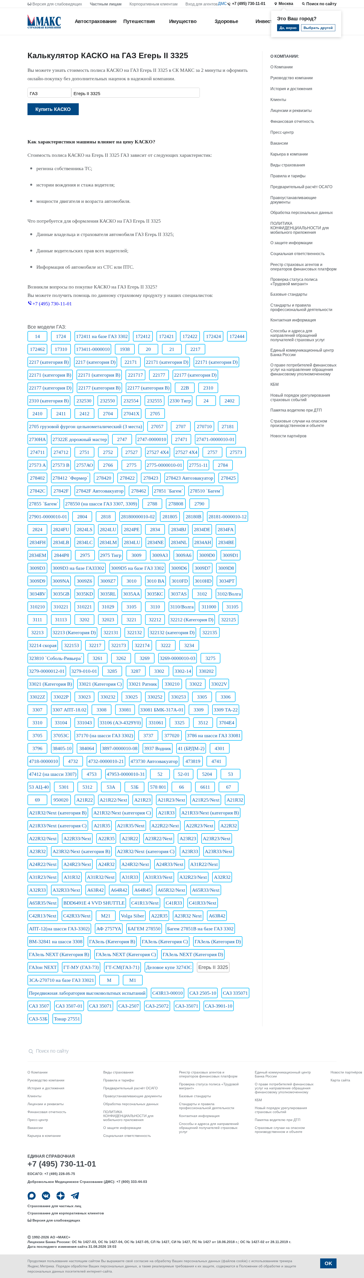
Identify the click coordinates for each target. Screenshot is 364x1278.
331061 (156, 722)
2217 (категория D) (96, 362)
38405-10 (62, 748)
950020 (60, 800)
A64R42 (119, 890)
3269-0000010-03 (177, 658)
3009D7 (202, 568)
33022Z (37, 697)
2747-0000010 (151, 439)
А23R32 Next (188, 915)
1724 (61, 336)
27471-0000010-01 (215, 439)
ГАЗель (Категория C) (165, 941)
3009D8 (226, 568)
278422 (127, 478)
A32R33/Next (66, 890)
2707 (181, 426)
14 (37, 336)
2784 (223, 465)
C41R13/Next (145, 903)
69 (37, 800)
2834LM (108, 542)
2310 (208, 388)
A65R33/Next (206, 890)
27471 (181, 439)
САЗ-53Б (38, 1018)
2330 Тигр (180, 400)
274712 (60, 452)
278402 (37, 478)
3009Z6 (84, 581)
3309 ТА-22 (226, 709)
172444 (237, 336)
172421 (166, 336)
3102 (202, 594)
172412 (142, 336)
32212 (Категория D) (191, 619)
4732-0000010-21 (106, 761)
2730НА (37, 439)
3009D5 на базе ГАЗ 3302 (137, 568)
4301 (220, 748)
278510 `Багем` (206, 491)
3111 (37, 619)
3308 (101, 709)
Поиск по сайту (321, 4)
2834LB (61, 542)
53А (111, 787)
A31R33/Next (159, 877)
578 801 (158, 787)
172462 (37, 349)
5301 (64, 787)
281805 (169, 516)
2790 (199, 503)
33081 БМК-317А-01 (161, 709)
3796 (37, 748)
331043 (84, 722)
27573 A (37, 465)
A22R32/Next (43, 838)
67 (228, 787)
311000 (209, 606)
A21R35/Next (131, 825)
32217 (95, 645)
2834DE (202, 529)
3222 (166, 645)
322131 (111, 632)
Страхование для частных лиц (54, 1206)
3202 (84, 619)
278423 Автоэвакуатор (189, 478)
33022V (219, 684)
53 (230, 774)
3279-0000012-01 (47, 671)
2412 (84, 413)
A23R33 (190, 851)
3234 (189, 645)
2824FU (61, 529)
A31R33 (130, 877)
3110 (155, 606)
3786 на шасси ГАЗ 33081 (214, 735)
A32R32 (222, 877)
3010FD (180, 581)
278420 (103, 478)
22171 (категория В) (50, 375)
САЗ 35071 (100, 1006)
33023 (84, 697)
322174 (142, 645)
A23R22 (130, 838)
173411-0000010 (93, 349)
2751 (84, 452)
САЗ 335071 (235, 993)
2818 (106, 516)
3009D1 (230, 555)
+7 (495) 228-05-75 (59, 1174)
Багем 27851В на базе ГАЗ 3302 (200, 928)
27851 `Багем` (168, 491)
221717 (135, 375)
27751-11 (198, 465)
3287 (136, 671)
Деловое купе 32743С (169, 967)
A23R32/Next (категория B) (81, 851)
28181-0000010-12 (227, 516)
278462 (138, 491)
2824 (37, 529)
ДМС (222, 3)
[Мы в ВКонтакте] (46, 1196)
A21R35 (102, 825)
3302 (159, 671)
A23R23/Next (217, 838)
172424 (213, 336)
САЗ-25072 (157, 1006)
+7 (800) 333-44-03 (131, 1182)
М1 (132, 980)
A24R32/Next (135, 864)
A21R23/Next (171, 800)
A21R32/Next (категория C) (122, 812)
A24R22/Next (43, 864)
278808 (175, 503)
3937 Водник (157, 748)
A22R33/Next (77, 838)
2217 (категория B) (49, 362)
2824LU (108, 529)
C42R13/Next (42, 915)
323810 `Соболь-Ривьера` (55, 658)
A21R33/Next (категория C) (58, 825)
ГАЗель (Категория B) (112, 941)
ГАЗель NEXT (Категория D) (193, 954)
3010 (131, 581)
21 (171, 349)
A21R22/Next (113, 800)
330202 (206, 671)
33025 (131, 697)
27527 (131, 452)
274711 (37, 452)
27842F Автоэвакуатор (100, 491)
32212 (155, 619)
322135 (209, 632)
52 (159, 774)
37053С (61, 735)
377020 (171, 735)
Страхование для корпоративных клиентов (65, 1213)
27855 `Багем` (43, 503)
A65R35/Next (43, 903)
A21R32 (235, 800)
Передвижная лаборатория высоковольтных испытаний (87, 993)
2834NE (155, 542)
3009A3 (160, 555)
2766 (108, 465)
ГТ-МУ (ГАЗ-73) (81, 967)
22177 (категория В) (99, 388)
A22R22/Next (165, 825)
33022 (195, 684)
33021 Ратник (143, 684)
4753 (92, 774)
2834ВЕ (226, 542)
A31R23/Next (43, 877)
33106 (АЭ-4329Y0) (120, 722)
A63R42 (95, 890)
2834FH (37, 542)
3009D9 (37, 581)
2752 (108, 452)
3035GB (61, 594)
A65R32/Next (171, 890)
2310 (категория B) (49, 400)
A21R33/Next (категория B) (210, 812)
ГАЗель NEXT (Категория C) (126, 954)
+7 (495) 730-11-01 (248, 3)
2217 (195, 349)
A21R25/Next (206, 800)
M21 (105, 915)
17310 (61, 349)
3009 (136, 555)
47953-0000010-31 (126, 774)
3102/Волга (229, 594)
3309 (199, 709)
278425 (228, 478)
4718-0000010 (43, 761)
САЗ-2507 (128, 1006)
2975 (85, 555)
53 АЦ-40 (39, 787)
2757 (212, 452)
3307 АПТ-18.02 (69, 709)
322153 (71, 645)
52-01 (183, 774)
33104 (61, 722)
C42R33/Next (77, 915)
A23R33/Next (219, 851)
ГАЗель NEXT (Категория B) (59, 954)
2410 (37, 413)
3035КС (155, 594)
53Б (134, 787)
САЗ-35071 (186, 1006)
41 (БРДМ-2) (191, 748)
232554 (131, 400)
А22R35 (159, 915)
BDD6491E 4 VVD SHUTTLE (94, 903)
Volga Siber (132, 915)
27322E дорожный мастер (79, 439)
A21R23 (142, 800)
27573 (236, 452)
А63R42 (217, 915)
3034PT (226, 581)
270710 (204, 426)
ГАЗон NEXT (43, 967)
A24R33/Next (169, 864)
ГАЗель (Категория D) (218, 941)
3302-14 (183, 671)
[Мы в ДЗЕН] (60, 1196)
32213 (37, 632)
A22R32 (228, 825)
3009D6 (179, 568)
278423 (150, 478)
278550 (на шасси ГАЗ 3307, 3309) (101, 503)
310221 (60, 606)
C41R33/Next (202, 903)
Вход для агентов (201, 4)
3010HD (203, 581)
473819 (192, 761)
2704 (108, 413)
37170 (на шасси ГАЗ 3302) (104, 735)
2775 (131, 465)
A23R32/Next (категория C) (146, 851)
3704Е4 (226, 722)
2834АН (202, 542)
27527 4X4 (158, 452)
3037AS (179, 594)
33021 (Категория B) (50, 684)
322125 (228, 619)
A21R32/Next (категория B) (58, 812)
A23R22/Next (159, 838)
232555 (154, 400)
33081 (125, 709)
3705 (37, 735)
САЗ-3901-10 (218, 1006)
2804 (82, 516)
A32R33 (37, 890)
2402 (229, 400)
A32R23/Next (193, 877)
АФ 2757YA (108, 928)
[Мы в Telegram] (75, 1196)
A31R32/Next (101, 877)
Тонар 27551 (67, 1018)
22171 (131, 362)
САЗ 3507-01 (69, 1006)
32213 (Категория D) (74, 632)
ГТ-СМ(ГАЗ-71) (122, 967)
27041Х (131, 413)
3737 (148, 735)
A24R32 (106, 864)
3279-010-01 (84, 671)
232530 (84, 400)
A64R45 (142, 890)
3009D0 (207, 555)
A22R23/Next (199, 825)
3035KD (84, 594)
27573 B (60, 465)
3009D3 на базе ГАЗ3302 (78, 568)
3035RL (108, 594)
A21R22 (84, 800)
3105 (131, 606)
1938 (125, 349)
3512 (203, 722)
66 (181, 787)
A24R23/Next (77, 864)
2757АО (84, 465)
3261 (98, 658)
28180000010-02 (138, 516)
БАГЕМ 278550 (144, 928)
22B (185, 388)
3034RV (37, 594)
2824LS (84, 529)
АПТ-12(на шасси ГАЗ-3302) (59, 928)
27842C (37, 491)
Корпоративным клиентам (154, 4)
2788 (152, 503)
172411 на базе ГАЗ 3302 (102, 336)
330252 (155, 697)
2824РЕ (131, 529)
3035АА (131, 594)
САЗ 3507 (39, 1006)
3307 (37, 709)
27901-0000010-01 (48, 516)
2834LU (132, 542)
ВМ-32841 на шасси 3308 (55, 941)
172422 (189, 336)
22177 (159, 375)
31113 (61, 619)
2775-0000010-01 (164, 465)
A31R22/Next (204, 864)
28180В (193, 516)
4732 (73, 761)
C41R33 (174, 903)
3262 (121, 658)
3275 (210, 658)
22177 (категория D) (195, 375)
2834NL (179, 542)
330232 (108, 697)
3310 (37, 722)
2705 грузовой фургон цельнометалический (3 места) (85, 426)
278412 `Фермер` (70, 478)
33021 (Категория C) (100, 684)
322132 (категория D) (172, 632)
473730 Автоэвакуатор (154, 761)
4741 (216, 761)
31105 (232, 606)
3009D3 (37, 568)
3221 (131, 619)
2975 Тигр (110, 555)
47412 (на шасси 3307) (53, 774)
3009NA (60, 581)
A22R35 (106, 838)
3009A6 (183, 555)
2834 (155, 529)
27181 (228, 426)
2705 (155, 413)
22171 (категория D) (167, 362)
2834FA (226, 529)
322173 (118, 645)
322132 (134, 632)
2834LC (85, 542)
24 (206, 400)
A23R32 (37, 851)
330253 (178, 697)
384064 (86, 748)
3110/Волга (182, 606)
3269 (145, 658)
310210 (37, 606)
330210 (172, 684)
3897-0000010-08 (119, 748)
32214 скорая (42, 645)
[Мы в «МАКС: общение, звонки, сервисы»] (31, 1196)
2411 (61, 413)
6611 (205, 787)
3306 (226, 697)
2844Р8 (61, 555)
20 (148, 349)
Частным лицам (106, 4)
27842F (61, 491)
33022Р (61, 697)
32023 (108, 619)
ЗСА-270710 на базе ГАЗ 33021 (61, 980)
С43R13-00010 (167, 993)
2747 (122, 439)
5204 (207, 774)
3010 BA (155, 581)
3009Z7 (108, 581)
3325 (179, 722)
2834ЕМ (37, 555)
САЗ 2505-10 (202, 993)
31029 (108, 606)
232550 (107, 400)
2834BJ (178, 529)
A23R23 (188, 838)
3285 (112, 671)
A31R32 (72, 877)
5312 (87, 787)
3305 (202, 697)
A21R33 (166, 812)
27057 (157, 426)
